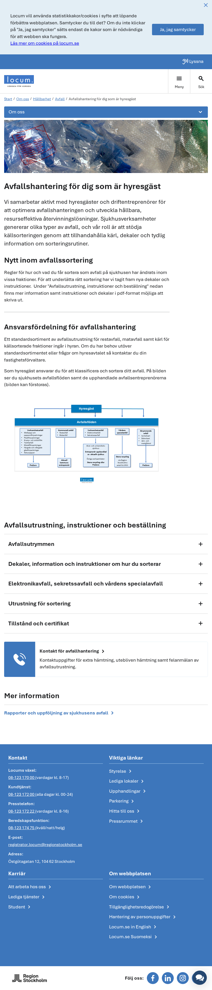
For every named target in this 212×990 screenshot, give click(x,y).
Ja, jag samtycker (178, 29)
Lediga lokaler (127, 781)
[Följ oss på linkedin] (168, 978)
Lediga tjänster (27, 897)
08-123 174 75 (21, 827)
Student (20, 907)
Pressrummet (127, 821)
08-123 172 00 (21, 794)
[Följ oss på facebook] (153, 978)
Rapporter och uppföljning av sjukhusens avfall (60, 713)
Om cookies (125, 897)
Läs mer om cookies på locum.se (44, 43)
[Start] (19, 81)
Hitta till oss (125, 811)
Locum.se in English (133, 927)
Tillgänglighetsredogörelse (140, 907)
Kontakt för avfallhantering (73, 651)
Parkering (122, 801)
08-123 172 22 (21, 811)
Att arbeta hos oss (30, 887)
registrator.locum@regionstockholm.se (45, 844)
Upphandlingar (128, 791)
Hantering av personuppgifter (143, 917)
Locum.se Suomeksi (134, 937)
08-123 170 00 (21, 777)
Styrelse (121, 771)
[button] (200, 978)
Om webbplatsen (131, 887)
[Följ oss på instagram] (183, 978)
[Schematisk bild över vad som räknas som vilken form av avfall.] (87, 439)
